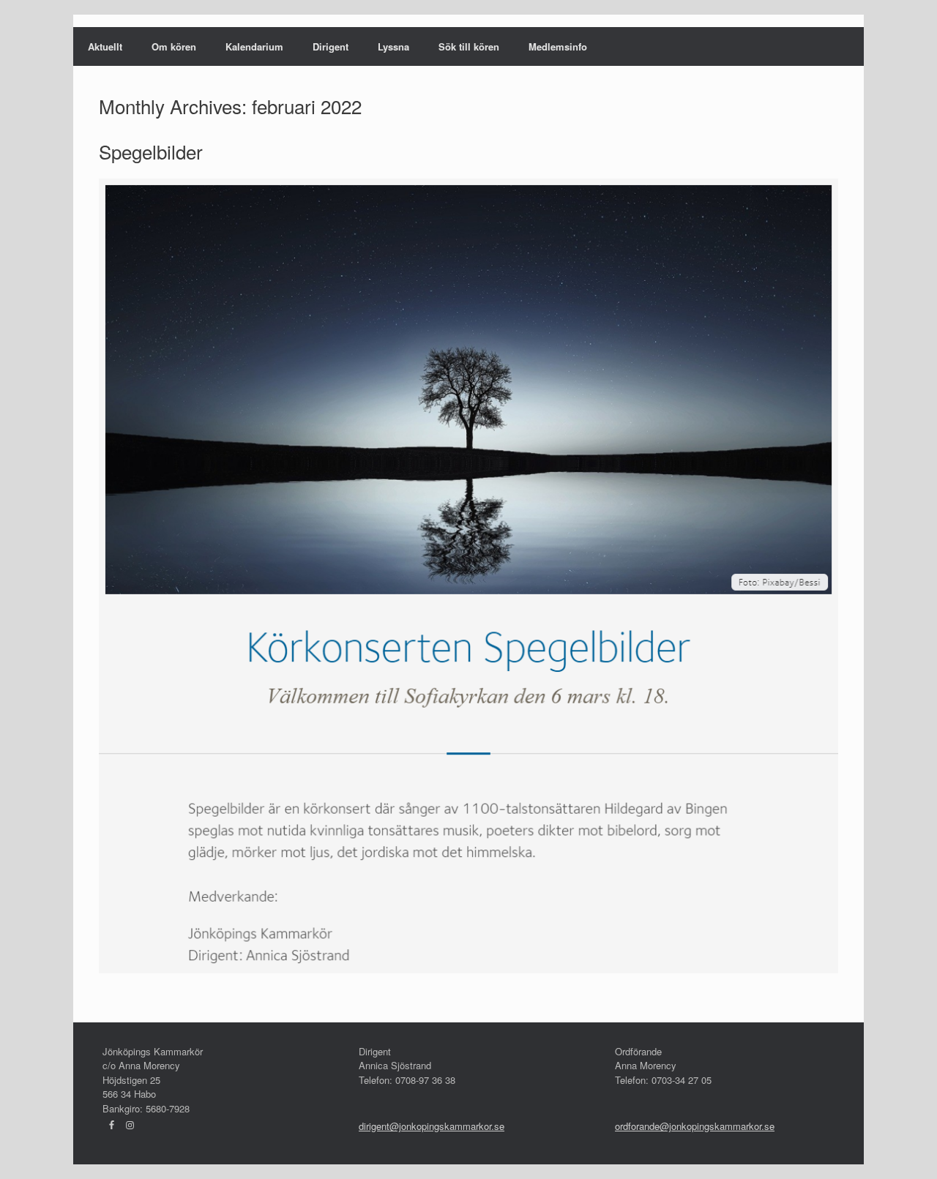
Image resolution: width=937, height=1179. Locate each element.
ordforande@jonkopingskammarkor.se (694, 1126)
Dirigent (330, 46)
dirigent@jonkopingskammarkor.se (431, 1126)
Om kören (174, 46)
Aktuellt (105, 46)
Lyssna (393, 46)
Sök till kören (468, 46)
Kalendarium (254, 46)
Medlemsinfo (558, 46)
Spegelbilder (151, 151)
